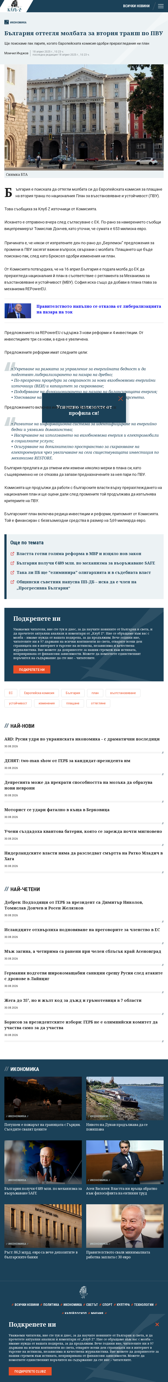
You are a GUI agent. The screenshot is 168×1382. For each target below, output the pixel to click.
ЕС (11, 693)
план (95, 693)
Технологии (144, 1305)
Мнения (97, 1313)
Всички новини (136, 6)
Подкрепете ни (32, 670)
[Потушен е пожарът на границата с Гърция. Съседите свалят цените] (43, 1098)
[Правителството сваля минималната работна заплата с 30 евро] (125, 1226)
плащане (72, 703)
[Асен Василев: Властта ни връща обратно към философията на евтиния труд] (125, 1162)
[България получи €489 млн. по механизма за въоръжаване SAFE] (43, 1162)
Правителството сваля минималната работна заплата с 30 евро (118, 1254)
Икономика (18, 22)
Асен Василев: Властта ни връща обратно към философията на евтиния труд (121, 1191)
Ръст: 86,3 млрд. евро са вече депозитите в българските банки (40, 1254)
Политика (51, 1305)
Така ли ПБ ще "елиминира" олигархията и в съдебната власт (84, 572)
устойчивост (18, 703)
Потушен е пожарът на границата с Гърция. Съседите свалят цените (42, 1127)
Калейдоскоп (76, 1313)
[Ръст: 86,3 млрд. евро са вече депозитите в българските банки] (43, 1226)
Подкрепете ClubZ (30, 1371)
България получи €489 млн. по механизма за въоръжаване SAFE (86, 563)
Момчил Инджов (16, 53)
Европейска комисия (39, 693)
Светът (92, 1305)
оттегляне (98, 703)
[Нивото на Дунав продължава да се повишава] (125, 1098)
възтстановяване (123, 693)
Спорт (107, 1305)
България (73, 693)
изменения (47, 703)
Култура (123, 1305)
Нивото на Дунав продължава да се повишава (116, 1127)
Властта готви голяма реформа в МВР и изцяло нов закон (79, 553)
